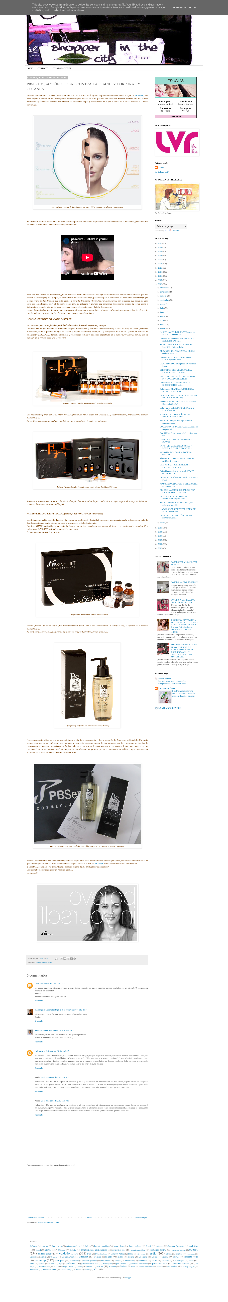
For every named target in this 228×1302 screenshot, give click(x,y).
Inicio (89, 1217)
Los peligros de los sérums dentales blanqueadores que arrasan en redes (172, 682)
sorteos (160, 1266)
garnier (43, 1256)
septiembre (164, 300)
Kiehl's (120, 1256)
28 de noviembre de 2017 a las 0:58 (55, 1100)
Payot (61, 1264)
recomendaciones (181, 1263)
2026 (160, 243)
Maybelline (129, 1260)
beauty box (118, 1245)
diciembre (164, 287)
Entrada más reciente (36, 1217)
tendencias (172, 1266)
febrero (163, 328)
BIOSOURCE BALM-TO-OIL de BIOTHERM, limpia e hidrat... (173, 497)
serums (99, 1266)
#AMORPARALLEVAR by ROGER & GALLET (176, 453)
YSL (96, 1269)
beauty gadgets (135, 1246)
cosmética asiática (138, 1249)
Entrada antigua (141, 1217)
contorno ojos (119, 1249)
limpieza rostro (191, 1256)
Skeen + (133, 1267)
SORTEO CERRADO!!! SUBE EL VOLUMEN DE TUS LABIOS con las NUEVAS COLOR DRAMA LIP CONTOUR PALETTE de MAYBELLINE (184, 650)
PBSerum (139, 95)
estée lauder (141, 1254)
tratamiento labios (50, 1269)
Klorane (131, 1256)
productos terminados (139, 1263)
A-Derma (33, 1246)
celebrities (193, 1245)
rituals (56, 1266)
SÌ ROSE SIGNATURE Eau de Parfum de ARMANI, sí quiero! (177, 459)
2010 (160, 548)
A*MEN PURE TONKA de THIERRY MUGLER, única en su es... (176, 415)
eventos (179, 1253)
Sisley (123, 1266)
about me (45, 1246)
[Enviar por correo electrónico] (62, 958)
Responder (39, 1000)
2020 (160, 267)
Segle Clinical (68, 1266)
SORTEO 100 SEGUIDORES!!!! (184, 582)
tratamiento (34, 1269)
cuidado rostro (47, 962)
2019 (160, 271)
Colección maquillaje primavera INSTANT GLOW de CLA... (177, 472)
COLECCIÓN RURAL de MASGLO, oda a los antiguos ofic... (179, 427)
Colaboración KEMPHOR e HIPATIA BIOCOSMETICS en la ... (175, 383)
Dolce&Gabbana (101, 1254)
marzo (163, 324)
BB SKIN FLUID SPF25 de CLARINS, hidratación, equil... (176, 516)
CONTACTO (43, 68)
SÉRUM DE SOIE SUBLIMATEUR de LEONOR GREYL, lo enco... (176, 370)
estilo (153, 1253)
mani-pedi (59, 1260)
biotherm (159, 1246)
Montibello (142, 1260)
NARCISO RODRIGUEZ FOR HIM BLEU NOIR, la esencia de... (178, 510)
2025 (160, 247)
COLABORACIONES (62, 68)
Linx (37, 983)
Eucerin (169, 1253)
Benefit (148, 1246)
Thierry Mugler (188, 1266)
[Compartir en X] (68, 958)
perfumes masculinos (89, 1263)
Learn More (179, 7)
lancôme (165, 1256)
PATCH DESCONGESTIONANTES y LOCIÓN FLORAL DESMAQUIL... (176, 446)
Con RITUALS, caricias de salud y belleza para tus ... (178, 434)
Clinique (61, 1249)
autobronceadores (73, 1246)
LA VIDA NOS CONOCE (169, 708)
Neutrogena (179, 1260)
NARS (154, 1260)
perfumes (70, 1263)
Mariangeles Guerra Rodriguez (48, 1009)
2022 (160, 259)
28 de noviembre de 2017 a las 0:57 (55, 1077)
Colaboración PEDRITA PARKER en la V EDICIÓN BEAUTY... (177, 339)
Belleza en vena (164, 678)
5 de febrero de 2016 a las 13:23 (52, 983)
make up (40, 1260)
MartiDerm (74, 1260)
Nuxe (32, 1263)
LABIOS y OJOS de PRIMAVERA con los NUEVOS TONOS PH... (177, 333)
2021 (160, 263)
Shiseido (112, 1266)
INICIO (30, 68)
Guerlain (97, 1256)
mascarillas (105, 1260)
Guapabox (83, 1256)
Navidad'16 (166, 1260)
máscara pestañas (90, 1260)
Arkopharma (57, 1246)
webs (78, 1269)
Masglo (118, 1260)
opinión (42, 1263)
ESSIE (130, 1254)
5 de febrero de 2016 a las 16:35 (61, 1030)
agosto (163, 304)
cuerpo (38, 962)
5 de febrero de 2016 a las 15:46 (74, 1009)
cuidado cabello (45, 1253)
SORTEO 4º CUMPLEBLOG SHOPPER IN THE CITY (183, 600)
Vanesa (161, 167)
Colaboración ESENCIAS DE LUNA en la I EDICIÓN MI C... (177, 408)
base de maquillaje (101, 1246)
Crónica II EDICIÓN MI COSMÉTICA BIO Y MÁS (179, 478)
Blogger (128, 1277)
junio (162, 312)
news (191, 1260)
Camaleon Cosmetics (175, 1246)
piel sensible (121, 1263)
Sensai (79, 1266)
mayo (162, 316)
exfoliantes (191, 1254)
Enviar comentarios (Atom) (48, 1222)
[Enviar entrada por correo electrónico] (56, 958)
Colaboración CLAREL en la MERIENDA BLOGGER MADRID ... (177, 390)
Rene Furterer (44, 1266)
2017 (160, 280)
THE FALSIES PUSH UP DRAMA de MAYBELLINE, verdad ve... (176, 345)
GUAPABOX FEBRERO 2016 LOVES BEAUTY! (176, 440)
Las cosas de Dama (166, 688)
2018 (160, 275)
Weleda (87, 1269)
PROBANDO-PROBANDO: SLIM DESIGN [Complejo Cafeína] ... (178, 402)
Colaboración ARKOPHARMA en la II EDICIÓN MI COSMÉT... (175, 358)
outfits (51, 1263)
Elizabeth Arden (117, 1253)
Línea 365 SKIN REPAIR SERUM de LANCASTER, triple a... (175, 465)
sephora (89, 1266)
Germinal (53, 1257)
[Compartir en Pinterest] (74, 958)
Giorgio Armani (68, 1256)
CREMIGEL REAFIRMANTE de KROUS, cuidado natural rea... (177, 352)
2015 (160, 527)
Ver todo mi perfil (162, 172)
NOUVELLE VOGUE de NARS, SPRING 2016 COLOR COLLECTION (177, 377)
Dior (89, 1253)
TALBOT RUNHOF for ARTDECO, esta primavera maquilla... (176, 503)
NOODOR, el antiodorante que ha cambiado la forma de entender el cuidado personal (183, 693)
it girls (108, 1256)
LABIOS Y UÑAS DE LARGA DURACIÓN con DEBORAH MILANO (178, 396)
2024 (160, 251)
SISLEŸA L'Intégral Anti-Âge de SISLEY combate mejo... (177, 421)
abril (162, 320)
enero (162, 522)
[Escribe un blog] (65, 958)
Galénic (33, 1256)
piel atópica (107, 1263)
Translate (175, 230)
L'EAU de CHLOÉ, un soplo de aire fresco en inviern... (178, 364)
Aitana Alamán (41, 1030)
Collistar (73, 1249)
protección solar (160, 1263)
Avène (87, 1246)
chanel (38, 1249)
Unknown (39, 1051)
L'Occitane (143, 1256)
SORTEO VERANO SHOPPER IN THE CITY (184, 563)
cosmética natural (158, 1249)
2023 (160, 255)
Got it (192, 7)
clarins (48, 1249)
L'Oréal (154, 1256)
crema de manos (178, 1249)
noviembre (164, 291)
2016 (160, 284)
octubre (163, 295)
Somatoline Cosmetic (146, 1266)
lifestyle (176, 1256)
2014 (160, 531)
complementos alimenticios (94, 1249)
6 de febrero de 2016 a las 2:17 (56, 1051)
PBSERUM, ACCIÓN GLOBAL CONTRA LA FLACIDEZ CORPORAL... (177, 491)
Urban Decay (66, 1269)
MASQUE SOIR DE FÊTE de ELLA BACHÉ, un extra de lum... (178, 484)
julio (162, 308)
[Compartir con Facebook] (71, 958)
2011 (160, 544)
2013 (160, 535)
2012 (160, 540)
